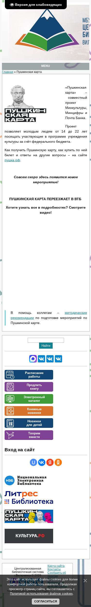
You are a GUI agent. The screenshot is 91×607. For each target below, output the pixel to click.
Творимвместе (34, 435)
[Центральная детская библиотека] (58, 361)
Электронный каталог (34, 398)
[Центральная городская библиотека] (41, 361)
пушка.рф (12, 160)
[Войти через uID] (33, 462)
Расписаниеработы (34, 374)
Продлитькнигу (34, 386)
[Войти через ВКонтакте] (41, 462)
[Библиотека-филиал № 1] (50, 361)
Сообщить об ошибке (57, 574)
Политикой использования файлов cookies (41, 593)
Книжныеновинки (34, 411)
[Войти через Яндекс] (50, 462)
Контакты (54, 569)
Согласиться (45, 601)
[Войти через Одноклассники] (58, 462)
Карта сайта (56, 566)
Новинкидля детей (34, 423)
